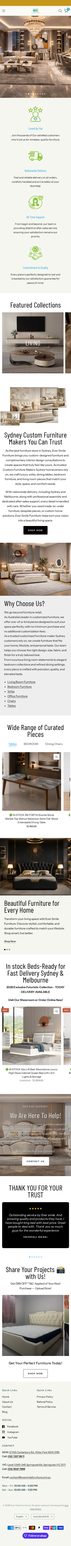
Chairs (11, 701)
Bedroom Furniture (19, 686)
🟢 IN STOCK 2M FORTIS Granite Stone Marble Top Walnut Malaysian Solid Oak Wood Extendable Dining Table (31, 818)
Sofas (11, 691)
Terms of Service (46, 1406)
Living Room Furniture (21, 682)
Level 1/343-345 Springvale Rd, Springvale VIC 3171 (37, 1464)
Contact (7, 1406)
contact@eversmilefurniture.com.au (30, 1477)
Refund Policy (45, 1401)
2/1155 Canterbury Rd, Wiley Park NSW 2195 (34, 1452)
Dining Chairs (54, 744)
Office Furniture (17, 696)
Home (5, 1396)
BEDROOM (31, 744)
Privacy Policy (45, 1396)
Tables (11, 705)
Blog (4, 1411)
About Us (7, 1401)
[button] (22, 62)
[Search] (60, 11)
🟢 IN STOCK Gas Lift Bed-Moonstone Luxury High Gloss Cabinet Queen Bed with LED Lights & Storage (31, 1073)
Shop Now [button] (10, 941)
